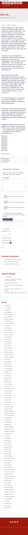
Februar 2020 (8, 406)
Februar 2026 (8, 314)
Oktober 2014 (8, 494)
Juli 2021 (7, 393)
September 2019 (8, 415)
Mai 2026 (7, 310)
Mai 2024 (7, 341)
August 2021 (7, 391)
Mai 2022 (7, 377)
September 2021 (8, 388)
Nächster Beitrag (5, 161)
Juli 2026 (7, 305)
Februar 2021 (8, 397)
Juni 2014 (7, 503)
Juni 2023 (7, 359)
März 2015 (7, 485)
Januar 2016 (7, 467)
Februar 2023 (8, 366)
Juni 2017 (7, 451)
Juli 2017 (7, 449)
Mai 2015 (7, 480)
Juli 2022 (7, 373)
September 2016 (8, 458)
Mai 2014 (7, 505)
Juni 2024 (7, 339)
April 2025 (7, 328)
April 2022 (7, 379)
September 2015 (8, 476)
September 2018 (8, 431)
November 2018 (8, 426)
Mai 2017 (7, 453)
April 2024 (7, 343)
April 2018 (7, 442)
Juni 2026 (7, 307)
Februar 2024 (8, 348)
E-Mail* (5, 201)
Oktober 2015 (8, 474)
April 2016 (7, 465)
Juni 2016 (7, 460)
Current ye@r (6, 221)
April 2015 (7, 483)
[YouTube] (15, 522)
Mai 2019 (7, 422)
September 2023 (8, 357)
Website (6, 206)
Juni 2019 (7, 420)
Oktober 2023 (8, 355)
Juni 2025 (7, 325)
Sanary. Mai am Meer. (14, 261)
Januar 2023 (7, 368)
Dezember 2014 (8, 489)
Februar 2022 (8, 384)
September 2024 (8, 334)
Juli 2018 (7, 435)
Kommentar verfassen (5, 17)
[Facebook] (10, 522)
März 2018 (7, 444)
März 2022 (7, 382)
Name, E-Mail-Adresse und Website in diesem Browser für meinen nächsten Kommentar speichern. (14, 215)
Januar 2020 (7, 409)
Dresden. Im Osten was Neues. (15, 259)
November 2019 (8, 413)
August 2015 (7, 478)
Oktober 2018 (8, 429)
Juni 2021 (7, 395)
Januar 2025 (7, 332)
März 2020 (7, 404)
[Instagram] (13, 522)
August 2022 (7, 370)
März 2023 (7, 364)
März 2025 (7, 330)
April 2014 (7, 507)
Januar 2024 (7, 350)
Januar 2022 (7, 386)
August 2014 (7, 498)
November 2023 (8, 352)
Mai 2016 (7, 462)
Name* (5, 195)
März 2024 (7, 346)
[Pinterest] (17, 522)
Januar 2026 (7, 316)
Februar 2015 (8, 487)
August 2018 (7, 433)
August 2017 (7, 447)
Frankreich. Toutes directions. (11, 283)
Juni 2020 (7, 402)
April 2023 (7, 361)
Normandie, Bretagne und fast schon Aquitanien (15, 292)
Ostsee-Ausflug (8, 277)
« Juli (3, 247)
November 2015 (8, 471)
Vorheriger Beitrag (5, 160)
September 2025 (8, 323)
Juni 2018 (7, 438)
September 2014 (8, 496)
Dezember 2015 (8, 469)
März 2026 (7, 312)
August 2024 (7, 337)
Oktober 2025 (8, 321)
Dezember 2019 (8, 411)
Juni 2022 (7, 375)
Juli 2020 (7, 400)
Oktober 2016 (8, 456)
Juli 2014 (7, 501)
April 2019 (7, 424)
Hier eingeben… (6, 177)
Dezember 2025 (8, 319)
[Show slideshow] (5, 153)
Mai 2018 (7, 440)
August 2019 (7, 417)
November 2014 (8, 492)
